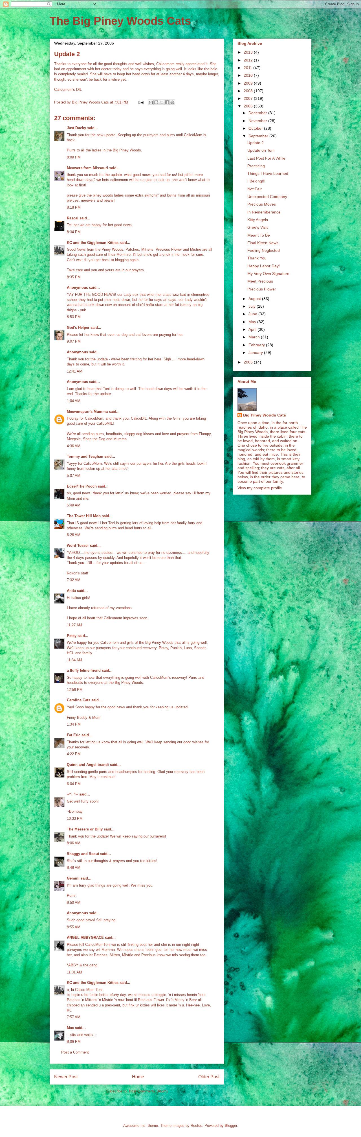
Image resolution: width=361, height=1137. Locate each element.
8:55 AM (73, 927)
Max (70, 1028)
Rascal (72, 218)
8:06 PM (74, 1041)
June (253, 314)
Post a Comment (75, 1052)
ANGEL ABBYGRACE (85, 937)
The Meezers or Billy (85, 829)
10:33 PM (75, 818)
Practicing (256, 166)
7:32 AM (73, 580)
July (252, 306)
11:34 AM (74, 660)
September (258, 136)
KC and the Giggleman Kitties (92, 243)
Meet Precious (260, 281)
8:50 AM (73, 902)
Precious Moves (261, 204)
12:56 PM (75, 690)
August (255, 298)
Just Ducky (76, 128)
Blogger (231, 1125)
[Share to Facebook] (167, 102)
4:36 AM (73, 446)
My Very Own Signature (268, 273)
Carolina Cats (78, 700)
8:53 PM (74, 317)
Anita (71, 591)
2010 (249, 75)
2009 (249, 83)
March (254, 337)
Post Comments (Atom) (148, 1091)
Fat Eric (73, 735)
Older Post (208, 1076)
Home (138, 1076)
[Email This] (151, 102)
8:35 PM (74, 277)
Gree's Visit (257, 227)
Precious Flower (261, 289)
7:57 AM (73, 1017)
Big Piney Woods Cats (264, 415)
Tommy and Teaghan (85, 456)
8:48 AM (73, 867)
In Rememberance (264, 212)
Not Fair (254, 189)
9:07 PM (74, 341)
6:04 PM (74, 784)
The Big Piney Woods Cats (120, 21)
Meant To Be (258, 235)
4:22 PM (74, 754)
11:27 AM (74, 625)
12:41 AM (74, 371)
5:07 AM (73, 475)
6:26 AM (73, 535)
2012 (249, 60)
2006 (249, 106)
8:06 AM (73, 843)
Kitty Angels (257, 219)
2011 (248, 67)
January (256, 352)
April (252, 329)
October (256, 128)
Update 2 (255, 142)
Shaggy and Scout (83, 854)
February (257, 345)
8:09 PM (74, 157)
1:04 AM (73, 401)
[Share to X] (161, 102)
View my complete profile (259, 488)
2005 (249, 362)
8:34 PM (74, 232)
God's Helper (78, 327)
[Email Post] (141, 102)
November (258, 120)
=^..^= (72, 794)
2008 (249, 91)
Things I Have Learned (267, 173)
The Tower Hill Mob (84, 516)
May (252, 321)
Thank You (257, 258)
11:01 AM (74, 972)
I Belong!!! (256, 181)
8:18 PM (74, 207)
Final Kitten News (262, 243)
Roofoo (196, 1125)
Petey (71, 636)
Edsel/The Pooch (82, 486)
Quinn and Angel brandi (88, 765)
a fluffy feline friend (84, 670)
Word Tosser (78, 545)
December (258, 113)
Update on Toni (260, 150)
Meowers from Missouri (87, 168)
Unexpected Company (267, 196)
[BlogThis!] (156, 102)
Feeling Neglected (263, 250)
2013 (249, 52)
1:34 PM (74, 724)
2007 (249, 98)
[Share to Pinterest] (172, 102)
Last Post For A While (266, 158)
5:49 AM (73, 505)
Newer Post (66, 1076)
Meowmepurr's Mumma (87, 411)
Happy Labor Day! (263, 266)
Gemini (73, 878)
